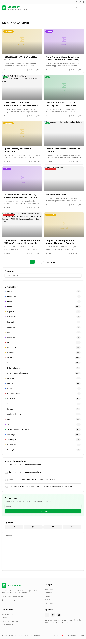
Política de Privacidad (10, 621)
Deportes (48, 593)
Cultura (47, 596)
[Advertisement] (43, 553)
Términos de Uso (8, 625)
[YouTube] (83, 2)
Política (47, 600)
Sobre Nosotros (7, 614)
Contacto (5, 618)
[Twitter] (80, 2)
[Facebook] (76, 2)
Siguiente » (51, 262)
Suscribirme (43, 511)
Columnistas (49, 603)
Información (49, 589)
